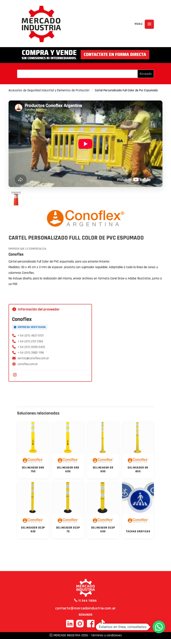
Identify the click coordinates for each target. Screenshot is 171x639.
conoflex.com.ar (28, 364)
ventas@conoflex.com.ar (33, 358)
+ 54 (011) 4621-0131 (31, 336)
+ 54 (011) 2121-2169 (30, 341)
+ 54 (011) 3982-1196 (31, 353)
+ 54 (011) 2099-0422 (31, 347)
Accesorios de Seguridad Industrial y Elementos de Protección (49, 90)
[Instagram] (15, 375)
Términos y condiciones (106, 635)
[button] (159, 627)
